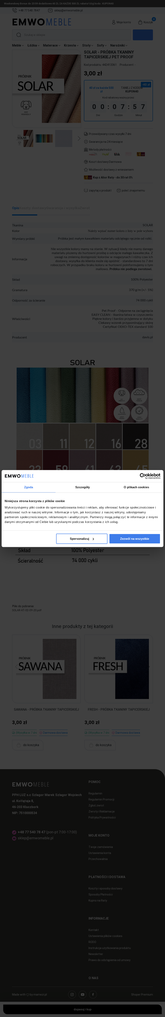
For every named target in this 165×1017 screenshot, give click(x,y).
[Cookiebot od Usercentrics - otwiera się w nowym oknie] (142, 476)
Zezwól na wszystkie (134, 538)
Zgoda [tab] (28, 487)
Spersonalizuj (79, 538)
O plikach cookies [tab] (136, 487)
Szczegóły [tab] (82, 487)
